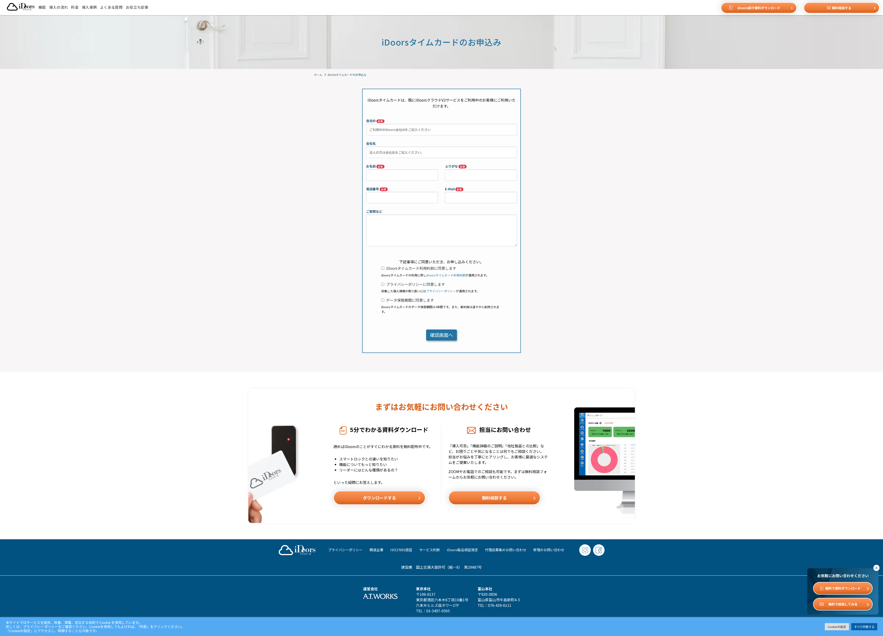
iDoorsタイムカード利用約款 (445, 275)
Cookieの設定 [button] (837, 627)
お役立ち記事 (137, 7)
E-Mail (453, 189)
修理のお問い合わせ (548, 549)
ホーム (318, 75)
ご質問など (374, 211)
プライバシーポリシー (441, 291)
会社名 (371, 143)
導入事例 (89, 7)
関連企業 (376, 549)
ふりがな (455, 166)
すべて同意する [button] (864, 627)
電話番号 (376, 189)
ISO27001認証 (401, 549)
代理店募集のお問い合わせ (505, 549)
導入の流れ (58, 7)
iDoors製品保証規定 (462, 549)
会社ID (374, 120)
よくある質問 (111, 7)
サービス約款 (429, 549)
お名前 (374, 166)
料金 (75, 7)
